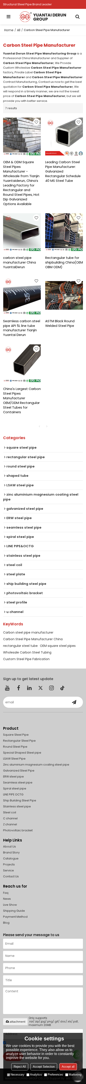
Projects (9, 864)
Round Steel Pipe (15, 747)
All (18, 30)
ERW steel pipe (13, 776)
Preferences (55, 1074)
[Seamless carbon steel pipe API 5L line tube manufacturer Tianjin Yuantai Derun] (22, 295)
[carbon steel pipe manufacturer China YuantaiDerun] (22, 232)
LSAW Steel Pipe (14, 758)
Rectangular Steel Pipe (19, 741)
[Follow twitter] (40, 687)
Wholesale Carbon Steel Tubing (27, 652)
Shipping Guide (14, 911)
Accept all (68, 1066)
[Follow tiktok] (62, 687)
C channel (10, 818)
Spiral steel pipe (14, 788)
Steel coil (9, 812)
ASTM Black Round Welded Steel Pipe (60, 323)
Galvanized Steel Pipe (18, 770)
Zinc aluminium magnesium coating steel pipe (36, 764)
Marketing (75, 1074)
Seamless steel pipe (17, 782)
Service (8, 870)
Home (8, 30)
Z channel (10, 824)
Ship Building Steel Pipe (19, 800)
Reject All (20, 1066)
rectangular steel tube (20, 646)
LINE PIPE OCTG (13, 794)
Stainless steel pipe (17, 806)
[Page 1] (39, 426)
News (7, 899)
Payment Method (15, 917)
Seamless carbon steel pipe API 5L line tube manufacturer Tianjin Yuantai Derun (21, 328)
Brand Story (11, 852)
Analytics (36, 1074)
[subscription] (74, 702)
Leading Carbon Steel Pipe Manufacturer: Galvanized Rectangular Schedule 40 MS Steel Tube (63, 171)
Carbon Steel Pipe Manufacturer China (33, 639)
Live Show (10, 905)
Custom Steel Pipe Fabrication (26, 659)
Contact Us (11, 876)
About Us (9, 846)
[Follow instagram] (51, 687)
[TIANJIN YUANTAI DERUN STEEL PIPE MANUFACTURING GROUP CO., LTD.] (43, 16)
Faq (5, 893)
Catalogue (11, 858)
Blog (6, 923)
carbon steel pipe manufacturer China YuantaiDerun (19, 262)
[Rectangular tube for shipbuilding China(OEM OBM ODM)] (64, 232)
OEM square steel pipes (58, 646)
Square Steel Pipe (16, 735)
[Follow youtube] (7, 687)
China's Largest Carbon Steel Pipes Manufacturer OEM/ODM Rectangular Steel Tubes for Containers (22, 400)
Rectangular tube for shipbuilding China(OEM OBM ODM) (64, 262)
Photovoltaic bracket (18, 830)
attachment (17, 1021)
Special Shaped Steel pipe (22, 752)
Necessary (17, 1074)
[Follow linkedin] (29, 687)
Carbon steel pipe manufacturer (28, 632)
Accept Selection (44, 1066)
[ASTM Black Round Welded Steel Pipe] (64, 295)
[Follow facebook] (18, 687)
